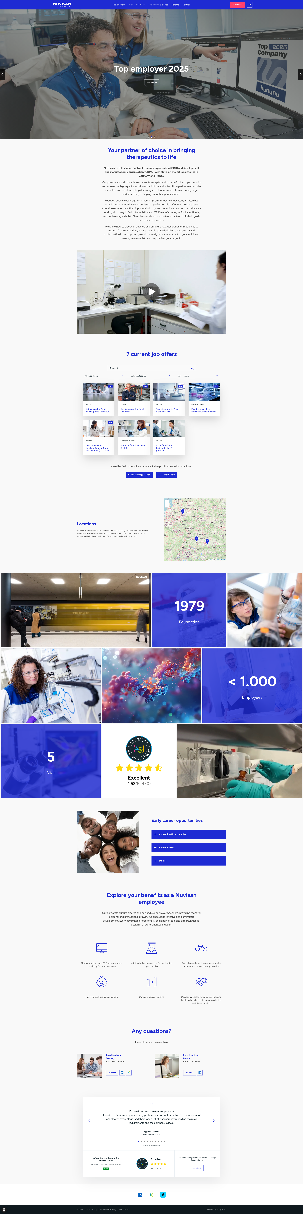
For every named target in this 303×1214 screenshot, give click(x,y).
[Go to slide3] (154, 136)
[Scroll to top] (62, 4)
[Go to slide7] (155, 1141)
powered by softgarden (216, 1209)
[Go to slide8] (158, 1141)
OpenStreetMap (220, 559)
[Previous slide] (2, 74)
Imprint (80, 1209)
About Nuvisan (118, 5)
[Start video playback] (151, 291)
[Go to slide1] (148, 136)
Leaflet (210, 559)
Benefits (175, 5)
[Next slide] (300, 74)
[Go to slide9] (161, 1141)
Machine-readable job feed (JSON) (114, 1209)
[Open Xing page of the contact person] (129, 1072)
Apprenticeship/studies (158, 5)
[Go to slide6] (153, 1141)
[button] (183, 512)
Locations (140, 5)
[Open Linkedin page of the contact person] (122, 1072)
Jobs (131, 5)
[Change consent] (4, 1210)
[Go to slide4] (147, 1141)
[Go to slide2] (151, 136)
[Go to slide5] (150, 1141)
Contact (186, 5)
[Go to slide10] (164, 1141)
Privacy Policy (91, 1209)
